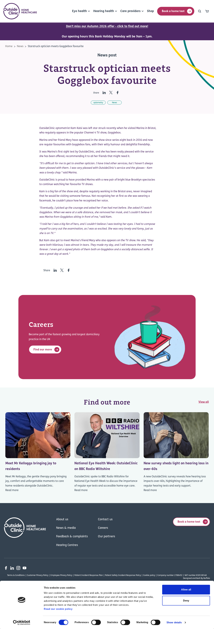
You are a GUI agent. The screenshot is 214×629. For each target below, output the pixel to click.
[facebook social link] (6, 568)
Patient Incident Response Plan (88, 575)
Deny (186, 600)
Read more (12, 490)
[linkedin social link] (12, 568)
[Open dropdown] (200, 11)
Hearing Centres (67, 545)
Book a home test (173, 11)
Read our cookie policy (58, 608)
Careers (103, 528)
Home (9, 46)
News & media (66, 528)
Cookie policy (149, 575)
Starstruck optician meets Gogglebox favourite (56, 46)
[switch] (96, 622)
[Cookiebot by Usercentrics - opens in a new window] (21, 622)
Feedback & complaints (72, 536)
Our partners (106, 536)
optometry (98, 103)
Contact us (105, 519)
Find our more (42, 349)
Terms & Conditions (16, 575)
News (20, 46)
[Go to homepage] (20, 11)
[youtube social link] (24, 568)
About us (62, 519)
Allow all (186, 589)
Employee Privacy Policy (61, 575)
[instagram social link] (18, 568)
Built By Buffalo (203, 578)
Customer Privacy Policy (37, 575)
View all (203, 402)
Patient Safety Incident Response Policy (123, 575)
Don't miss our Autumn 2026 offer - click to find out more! (107, 26)
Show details (174, 622)
